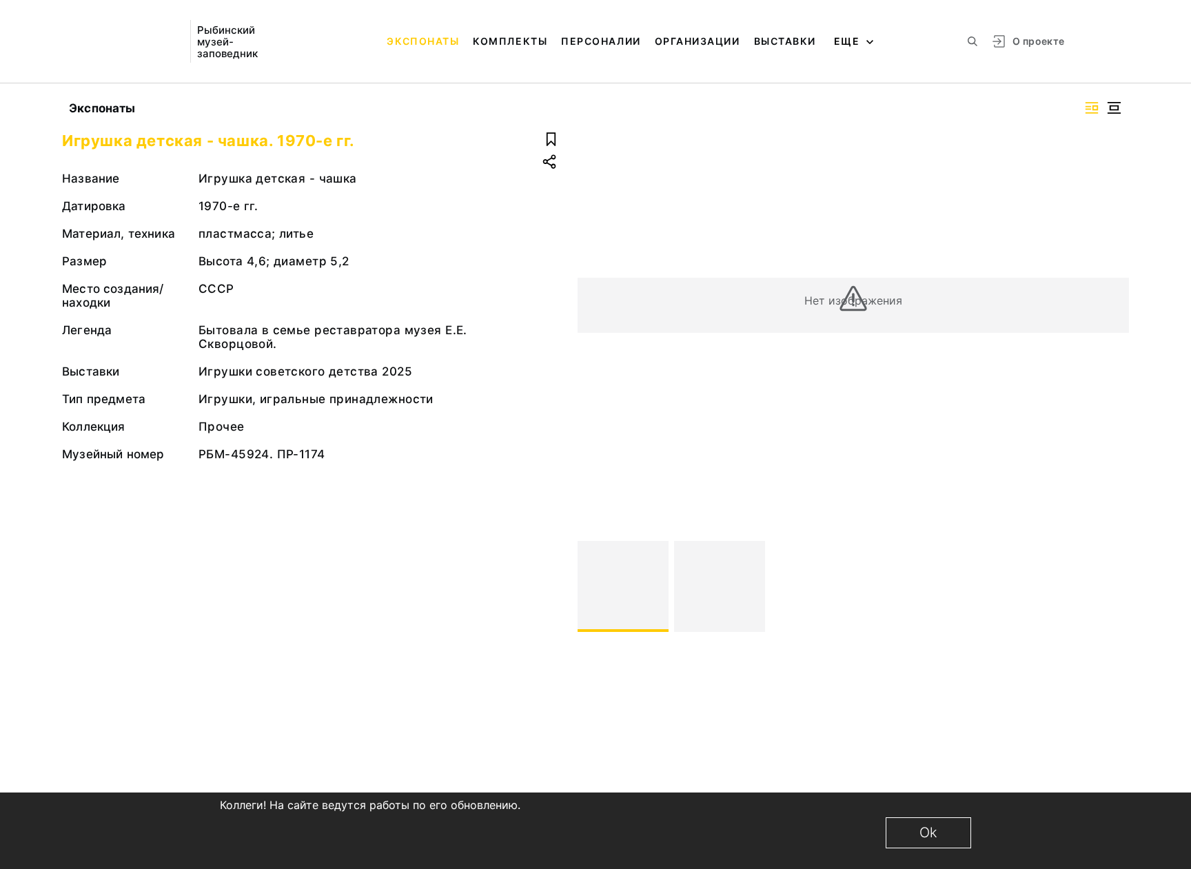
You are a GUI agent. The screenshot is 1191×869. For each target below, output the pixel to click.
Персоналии (600, 41)
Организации (697, 41)
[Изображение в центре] (1114, 108)
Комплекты (510, 41)
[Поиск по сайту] (972, 41)
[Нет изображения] (623, 586)
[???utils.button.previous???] (594, 586)
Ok (928, 832)
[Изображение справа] (1092, 108)
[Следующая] (1112, 586)
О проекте (1038, 41)
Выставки (785, 41)
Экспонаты (423, 41)
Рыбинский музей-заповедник (227, 41)
